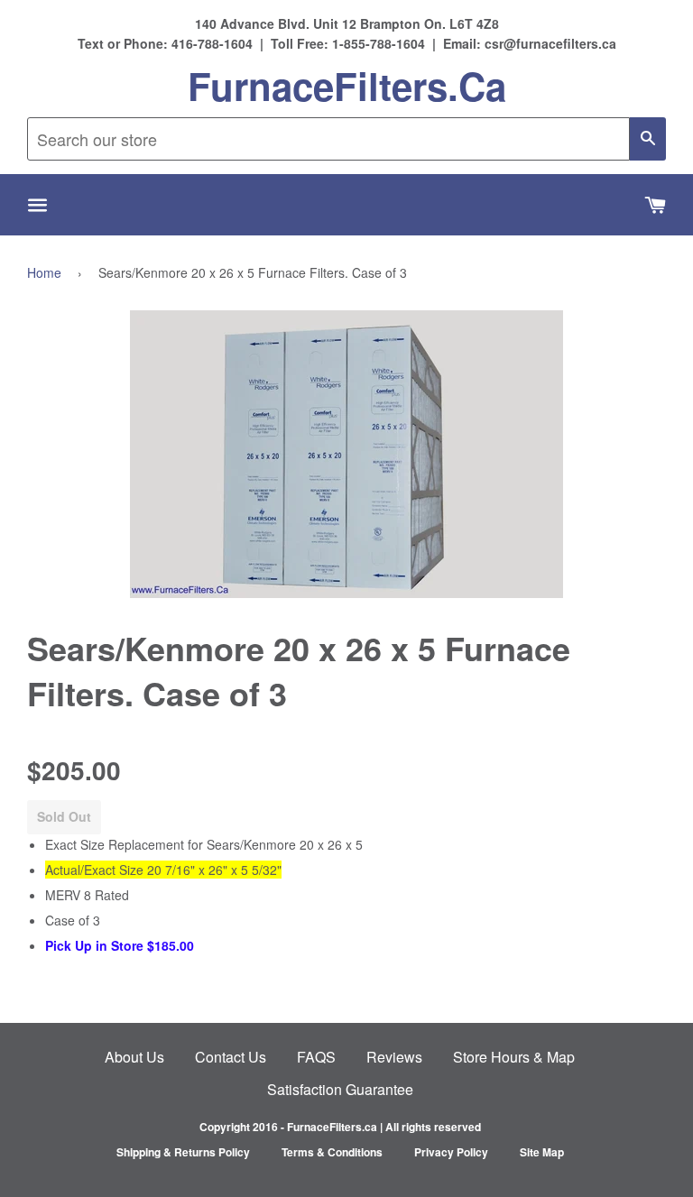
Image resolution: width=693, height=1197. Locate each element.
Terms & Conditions (332, 1152)
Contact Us (230, 1056)
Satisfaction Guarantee (340, 1089)
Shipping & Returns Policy (183, 1152)
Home (44, 272)
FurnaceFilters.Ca (347, 86)
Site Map (542, 1152)
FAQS (316, 1056)
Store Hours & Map (514, 1056)
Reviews (394, 1056)
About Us (134, 1056)
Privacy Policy (451, 1152)
